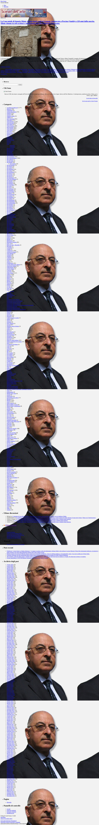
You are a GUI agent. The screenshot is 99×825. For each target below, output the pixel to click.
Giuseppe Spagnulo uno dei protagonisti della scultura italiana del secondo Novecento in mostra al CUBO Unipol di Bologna (37, 555)
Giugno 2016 (10, 735)
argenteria (12, 145)
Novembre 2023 (11, 611)
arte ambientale (10, 149)
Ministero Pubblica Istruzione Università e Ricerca (83, 69)
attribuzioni (9, 233)
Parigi (8, 427)
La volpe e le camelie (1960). (68, 70)
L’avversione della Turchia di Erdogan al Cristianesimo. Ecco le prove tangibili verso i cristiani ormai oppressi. (44, 519)
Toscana (9, 497)
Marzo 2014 (10, 773)
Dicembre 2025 (10, 576)
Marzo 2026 (10, 571)
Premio (8, 446)
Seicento (9, 470)
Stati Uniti (9, 484)
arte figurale (10, 180)
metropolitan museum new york (14, 381)
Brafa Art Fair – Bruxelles (13, 245)
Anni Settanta (31, 69)
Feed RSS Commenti (15, 822)
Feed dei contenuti (11, 810)
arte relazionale (10, 215)
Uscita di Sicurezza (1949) (62, 72)
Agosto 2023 (10, 615)
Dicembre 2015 (10, 744)
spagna (8, 483)
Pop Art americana (11, 444)
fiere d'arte (9, 296)
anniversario (10, 133)
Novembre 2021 (11, 644)
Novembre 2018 (11, 695)
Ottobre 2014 (10, 763)
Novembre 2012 (11, 796)
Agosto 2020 (10, 665)
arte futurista (10, 183)
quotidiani (9, 453)
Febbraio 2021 (10, 657)
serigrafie (9, 474)
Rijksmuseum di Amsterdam (14, 459)
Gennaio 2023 (10, 625)
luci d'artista (10, 362)
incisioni (12, 291)
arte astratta (9, 152)
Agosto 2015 (10, 749)
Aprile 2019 (10, 688)
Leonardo (9, 348)
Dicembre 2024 (10, 592)
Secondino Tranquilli (22, 72)
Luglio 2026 (10, 566)
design (8, 277)
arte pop (9, 211)
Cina (8, 260)
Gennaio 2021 (10, 658)
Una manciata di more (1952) (48, 72)
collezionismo (10, 267)
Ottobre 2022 (10, 629)
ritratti (8, 460)
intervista (9, 339)
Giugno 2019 (10, 685)
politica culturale (5, 70)
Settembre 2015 (10, 748)
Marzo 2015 (10, 756)
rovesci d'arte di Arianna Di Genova (15, 544)
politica (8, 439)
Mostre (8, 400)
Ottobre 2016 (10, 730)
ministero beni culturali (64, 69)
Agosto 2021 (10, 648)
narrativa (9, 409)
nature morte (10, 411)
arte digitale (9, 162)
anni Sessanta (24, 69)
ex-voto (9, 287)
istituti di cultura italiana (12, 340)
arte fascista (9, 175)
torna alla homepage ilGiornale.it (9, 820)
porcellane (9, 445)
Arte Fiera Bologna (11, 179)
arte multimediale (11, 203)
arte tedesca (9, 226)
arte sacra (9, 222)
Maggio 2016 (10, 737)
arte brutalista (10, 155)
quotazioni (9, 452)
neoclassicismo (10, 413)
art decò (9, 142)
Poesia (8, 435)
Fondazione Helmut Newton (14, 302)
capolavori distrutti (11, 252)
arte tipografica (10, 229)
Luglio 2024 (10, 599)
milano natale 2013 (11, 382)
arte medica (9, 196)
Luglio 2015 (10, 751)
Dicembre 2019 (10, 676)
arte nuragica (10, 204)
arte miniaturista (11, 200)
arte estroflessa (10, 172)
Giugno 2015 (10, 752)
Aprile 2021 (10, 654)
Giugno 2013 (10, 786)
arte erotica (9, 170)
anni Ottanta (10, 124)
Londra (8, 361)
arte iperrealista (10, 191)
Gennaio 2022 (10, 641)
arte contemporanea (11, 158)
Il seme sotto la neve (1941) (54, 70)
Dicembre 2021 (10, 643)
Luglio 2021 (10, 650)
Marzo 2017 (10, 723)
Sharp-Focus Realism (12, 477)
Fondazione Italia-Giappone (13, 304)
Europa (8, 285)
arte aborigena (10, 148)
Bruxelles (9, 246)
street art (9, 491)
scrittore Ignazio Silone (10, 72)
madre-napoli (10, 368)
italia (57, 69)
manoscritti (9, 372)
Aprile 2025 (10, 587)
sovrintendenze (10, 481)
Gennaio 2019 (10, 692)
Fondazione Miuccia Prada (13, 308)
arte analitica (10, 151)
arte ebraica (9, 166)
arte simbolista (10, 224)
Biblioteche (9, 240)
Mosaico (9, 399)
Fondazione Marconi (12, 306)
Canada (9, 249)
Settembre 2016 (10, 731)
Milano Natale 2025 (12, 383)
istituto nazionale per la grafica (14, 341)
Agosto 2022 (10, 632)
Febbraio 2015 (10, 758)
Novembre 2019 (11, 678)
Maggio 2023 (10, 619)
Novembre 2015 (11, 745)
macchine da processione (13, 365)
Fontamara (31, 70)
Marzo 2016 (10, 739)
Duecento (9, 282)
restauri (8, 458)
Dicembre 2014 (10, 760)
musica (8, 407)
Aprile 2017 (10, 721)
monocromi (9, 396)
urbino (8, 504)
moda (8, 390)
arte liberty (9, 193)
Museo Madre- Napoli (12, 404)
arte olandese (10, 205)
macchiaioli (9, 364)
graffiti (8, 327)
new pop (9, 414)
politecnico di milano (12, 438)
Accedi (8, 809)
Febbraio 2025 (10, 590)
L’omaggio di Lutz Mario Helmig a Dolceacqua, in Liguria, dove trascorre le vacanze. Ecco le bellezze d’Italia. (39, 516)
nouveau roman (10, 417)
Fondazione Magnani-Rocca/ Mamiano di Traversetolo (20, 305)
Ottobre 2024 (10, 595)
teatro (8, 494)
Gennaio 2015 (10, 759)
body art (9, 243)
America (9, 113)
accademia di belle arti (12, 107)
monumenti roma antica (12, 397)
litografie (9, 358)
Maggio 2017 (10, 720)
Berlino (8, 239)
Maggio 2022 (10, 636)
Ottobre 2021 (10, 646)
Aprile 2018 (10, 704)
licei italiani (9, 355)
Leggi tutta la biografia (92, 98)
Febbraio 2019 (10, 690)
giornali (9, 325)
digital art (9, 278)
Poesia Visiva (10, 437)
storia (17, 70)
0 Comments (4, 74)
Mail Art (9, 369)
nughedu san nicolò (11, 420)
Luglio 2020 (10, 667)
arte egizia (9, 168)
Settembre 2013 (10, 782)
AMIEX (9, 117)
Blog (5, 5)
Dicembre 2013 (10, 777)
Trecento (9, 498)
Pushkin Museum (11, 449)
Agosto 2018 (10, 699)
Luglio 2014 (10, 767)
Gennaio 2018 (10, 709)
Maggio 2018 (10, 703)
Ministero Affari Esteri (12, 386)
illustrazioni (9, 333)
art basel (9, 141)
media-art (9, 378)
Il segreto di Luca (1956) (40, 70)
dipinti (8, 280)
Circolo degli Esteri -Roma (13, 264)
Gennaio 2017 (10, 725)
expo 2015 (9, 288)
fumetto (9, 313)
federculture (10, 294)
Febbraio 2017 (10, 724)
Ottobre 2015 (10, 746)
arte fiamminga (10, 177)
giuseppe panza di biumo (13, 326)
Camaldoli (9, 247)
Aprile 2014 (10, 772)
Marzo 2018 (10, 706)
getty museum (10, 323)
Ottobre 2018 (10, 696)
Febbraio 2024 (10, 606)
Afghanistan (10, 110)
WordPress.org (10, 813)
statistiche (9, 486)
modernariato (10, 392)
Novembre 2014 (11, 762)
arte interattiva (10, 190)
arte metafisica (10, 197)
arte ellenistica (10, 169)
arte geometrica (10, 184)
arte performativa (11, 210)
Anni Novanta (10, 123)
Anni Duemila (8, 69)
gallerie (8, 319)
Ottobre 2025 (10, 578)
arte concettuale (10, 156)
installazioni (10, 337)
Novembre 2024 (11, 594)
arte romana (10, 218)
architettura (9, 138)
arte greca (9, 187)
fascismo (9, 292)
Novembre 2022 (11, 627)
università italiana (11, 502)
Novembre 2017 (11, 711)
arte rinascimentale (11, 217)
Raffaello (9, 455)
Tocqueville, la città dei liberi (14, 537)
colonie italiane (10, 268)
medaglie (9, 376)
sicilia (8, 479)
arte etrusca (9, 173)
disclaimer (3, 817)
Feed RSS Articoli (5, 822)
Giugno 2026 (10, 567)
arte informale (10, 189)
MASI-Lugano (10, 375)
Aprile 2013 (10, 789)
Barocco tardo (10, 235)
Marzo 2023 (10, 622)
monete (8, 395)
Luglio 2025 (10, 583)
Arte (8, 144)
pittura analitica (10, 434)
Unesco (9, 501)
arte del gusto (10, 161)
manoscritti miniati (11, 374)
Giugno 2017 (10, 718)
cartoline (9, 256)
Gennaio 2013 (10, 793)
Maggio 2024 (10, 602)
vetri (8, 507)
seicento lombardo (11, 472)
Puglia (8, 448)
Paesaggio (9, 425)
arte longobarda (10, 194)
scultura (9, 467)
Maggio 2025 (10, 585)
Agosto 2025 (10, 581)
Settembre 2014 (10, 765)
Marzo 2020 (10, 672)
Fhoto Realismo (11, 295)
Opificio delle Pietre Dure (13, 421)
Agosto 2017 (10, 716)
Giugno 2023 (10, 618)
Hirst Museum (10, 332)
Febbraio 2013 (10, 791)
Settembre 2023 (10, 613)
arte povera (9, 212)
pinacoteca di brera (11, 432)
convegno (49, 69)
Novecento (9, 418)
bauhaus (9, 236)
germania (9, 322)
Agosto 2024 (10, 598)
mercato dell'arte (11, 379)
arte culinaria (10, 159)
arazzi (8, 135)
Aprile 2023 (10, 620)
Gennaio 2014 (10, 776)
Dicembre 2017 (10, 710)
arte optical (9, 207)
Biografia (6, 6)
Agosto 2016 (10, 732)
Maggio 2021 (10, 653)
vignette (9, 509)
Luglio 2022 (10, 633)
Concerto (9, 270)
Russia (8, 463)
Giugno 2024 (10, 601)
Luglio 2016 (10, 734)
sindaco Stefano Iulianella (34, 72)
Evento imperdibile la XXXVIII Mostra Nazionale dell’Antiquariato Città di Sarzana (27, 558)
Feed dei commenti (11, 811)
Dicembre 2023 (10, 609)
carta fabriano (10, 253)
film (8, 298)
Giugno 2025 (10, 584)
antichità (9, 134)
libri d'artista (10, 353)
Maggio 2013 (10, 787)
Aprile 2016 (10, 738)
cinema (8, 261)
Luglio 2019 (10, 683)
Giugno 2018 (10, 702)
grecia (8, 330)
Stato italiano (12, 70)
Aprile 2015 (10, 755)
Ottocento (9, 424)
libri (8, 351)
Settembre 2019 (10, 681)
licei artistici (10, 354)
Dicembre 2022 (10, 626)
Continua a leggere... (6, 66)
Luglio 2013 (10, 784)
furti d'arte (9, 315)
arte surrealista (10, 225)
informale (9, 336)
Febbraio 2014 (10, 774)
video (8, 508)
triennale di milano (11, 500)
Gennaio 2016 (10, 742)
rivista (8, 462)
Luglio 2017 (10, 717)
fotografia (9, 311)
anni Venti (43, 69)
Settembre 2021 (10, 647)
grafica (8, 329)
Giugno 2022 (10, 634)
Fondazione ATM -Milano (13, 299)
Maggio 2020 (10, 669)
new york (9, 416)
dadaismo (9, 275)
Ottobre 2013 (10, 780)
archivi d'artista (10, 140)
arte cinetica (13, 163)
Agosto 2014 (10, 766)
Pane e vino (79, 70)
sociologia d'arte (11, 480)
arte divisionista (10, 165)
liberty (8, 350)
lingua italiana (10, 357)
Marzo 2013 (10, 790)
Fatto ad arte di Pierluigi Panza (14, 533)
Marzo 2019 (10, 689)
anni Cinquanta (10, 119)
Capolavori (9, 250)
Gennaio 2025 (10, 591)
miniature (9, 385)
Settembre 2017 (10, 714)
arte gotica (9, 186)
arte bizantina (10, 154)
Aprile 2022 (10, 637)
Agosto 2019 (10, 682)
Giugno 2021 (10, 651)
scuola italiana (10, 469)
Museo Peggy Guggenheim (13, 406)
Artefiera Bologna (11, 231)
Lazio (8, 347)
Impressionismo (10, 334)
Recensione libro (11, 456)
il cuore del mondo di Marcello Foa (15, 535)
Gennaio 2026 (10, 574)
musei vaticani (10, 403)
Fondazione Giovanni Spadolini (14, 301)
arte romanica (10, 219)
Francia (8, 312)
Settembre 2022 (10, 630)
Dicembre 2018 (10, 693)
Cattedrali (9, 257)
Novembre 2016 (11, 728)
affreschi (9, 109)
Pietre (8, 431)
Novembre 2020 (11, 661)
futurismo (9, 316)
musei (8, 402)
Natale (8, 410)
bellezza (9, 238)
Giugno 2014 (10, 769)
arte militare (10, 198)
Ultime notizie (10, 525)
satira (8, 465)
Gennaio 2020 (10, 675)
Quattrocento (10, 451)
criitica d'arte (10, 273)
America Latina (10, 116)
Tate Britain (10, 493)
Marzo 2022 (10, 639)
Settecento (9, 476)
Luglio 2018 (10, 700)
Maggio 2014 (10, 770)
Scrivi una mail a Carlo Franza (90, 101)
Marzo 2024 (10, 605)
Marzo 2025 (10, 588)
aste (8, 232)
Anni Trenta (38, 69)
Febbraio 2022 (10, 640)
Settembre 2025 (10, 580)
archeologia (9, 137)
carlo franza (25, 70)
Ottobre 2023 (10, 612)
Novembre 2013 (11, 779)
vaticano (9, 505)
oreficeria (9, 423)
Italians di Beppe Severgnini (14, 536)
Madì (8, 367)
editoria (8, 284)
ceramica (9, 259)
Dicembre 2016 (10, 727)
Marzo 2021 (10, 655)
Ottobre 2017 (10, 713)
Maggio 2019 (10, 686)
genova (8, 320)
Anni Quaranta (16, 69)
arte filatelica (10, 182)
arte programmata (11, 214)
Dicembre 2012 (10, 794)
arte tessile (9, 228)
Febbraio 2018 (10, 707)
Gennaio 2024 (10, 608)
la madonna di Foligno (12, 344)
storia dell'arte (10, 490)
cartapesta (9, 254)
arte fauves (9, 176)
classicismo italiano (11, 266)
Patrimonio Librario (11, 428)
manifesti (9, 371)
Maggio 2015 (10, 753)
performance (10, 430)
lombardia (9, 360)
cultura (54, 69)
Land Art (9, 346)
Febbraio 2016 (10, 741)
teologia (9, 495)
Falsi (8, 289)
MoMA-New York (11, 393)
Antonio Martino (11, 532)
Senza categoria (10, 473)
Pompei (9, 442)
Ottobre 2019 (10, 679)
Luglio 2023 (10, 616)
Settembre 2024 (10, 597)
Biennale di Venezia (12, 242)
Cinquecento (10, 263)
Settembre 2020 (10, 664)
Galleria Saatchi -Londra (13, 318)
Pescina (2, 72)
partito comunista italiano (88, 70)
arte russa (9, 221)
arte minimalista (10, 201)
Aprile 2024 (10, 604)
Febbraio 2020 (10, 674)
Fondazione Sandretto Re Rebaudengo (16, 309)
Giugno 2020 (10, 668)
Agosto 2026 (10, 564)
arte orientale (10, 208)
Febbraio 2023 (10, 623)
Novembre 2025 (11, 577)
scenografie (9, 466)
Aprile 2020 (10, 671)
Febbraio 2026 (10, 573)
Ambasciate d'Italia (11, 112)
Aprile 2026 (10, 570)
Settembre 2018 (10, 697)
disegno (9, 281)
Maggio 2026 (10, 569)
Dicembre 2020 (10, 660)
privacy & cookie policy (6, 818)
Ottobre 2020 (10, 662)
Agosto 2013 (10, 783)
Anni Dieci (9, 120)
